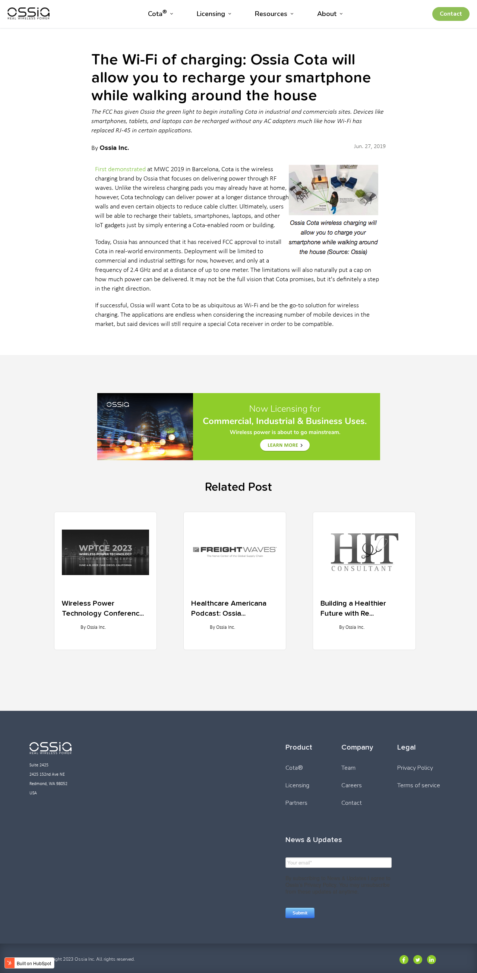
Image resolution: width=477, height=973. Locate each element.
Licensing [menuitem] (211, 13)
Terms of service (418, 785)
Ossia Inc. (114, 147)
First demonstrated (120, 169)
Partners (296, 803)
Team (348, 768)
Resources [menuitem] (271, 13)
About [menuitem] (327, 13)
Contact (451, 14)
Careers (351, 785)
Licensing (297, 785)
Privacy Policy (415, 768)
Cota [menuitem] (157, 13)
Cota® (294, 768)
